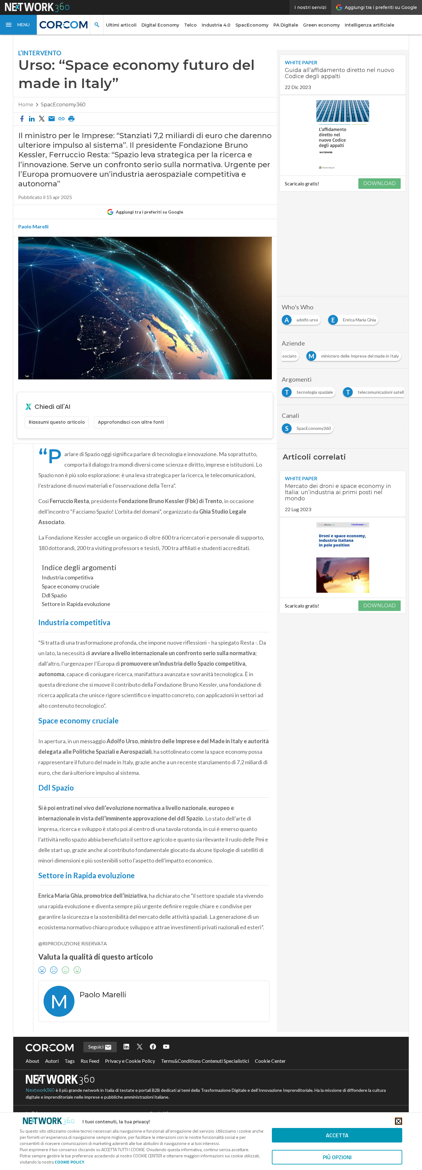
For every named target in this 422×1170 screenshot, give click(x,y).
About (32, 1061)
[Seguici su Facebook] (153, 1047)
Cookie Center (270, 1061)
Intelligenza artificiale (369, 25)
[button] (18, 25)
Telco (190, 25)
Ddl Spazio (54, 595)
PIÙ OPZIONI (337, 1157)
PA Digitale (285, 25)
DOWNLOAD (379, 183)
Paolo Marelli (33, 226)
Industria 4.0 (216, 25)
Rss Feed (90, 1061)
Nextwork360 (40, 1090)
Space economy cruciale (70, 586)
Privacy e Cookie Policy (130, 1061)
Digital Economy (160, 25)
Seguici (96, 1046)
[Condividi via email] (51, 119)
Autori (52, 1061)
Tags (70, 1061)
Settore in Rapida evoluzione (76, 603)
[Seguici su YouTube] (166, 1047)
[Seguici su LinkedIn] (126, 1047)
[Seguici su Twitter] (139, 1047)
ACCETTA (337, 1135)
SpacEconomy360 (63, 105)
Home (25, 105)
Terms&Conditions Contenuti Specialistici (205, 1061)
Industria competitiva (67, 577)
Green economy (321, 25)
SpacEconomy (251, 25)
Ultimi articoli (121, 25)
